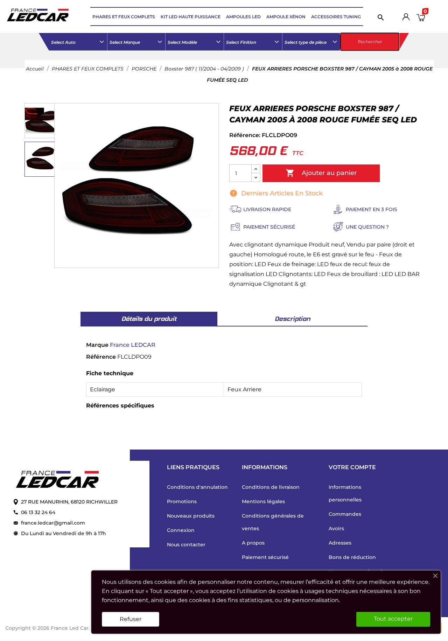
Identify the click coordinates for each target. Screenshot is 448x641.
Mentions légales (263, 501)
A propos (253, 543)
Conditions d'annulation (197, 487)
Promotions (182, 501)
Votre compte (352, 467)
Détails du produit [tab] (148, 319)
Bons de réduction (352, 557)
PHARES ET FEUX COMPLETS (123, 16)
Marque (97, 345)
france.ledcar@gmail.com (53, 523)
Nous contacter (186, 544)
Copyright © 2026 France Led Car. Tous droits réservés (73, 628)
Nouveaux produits (191, 516)
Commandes (345, 514)
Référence (101, 356)
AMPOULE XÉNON (286, 16)
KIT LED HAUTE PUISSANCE (190, 16)
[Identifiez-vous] (406, 18)
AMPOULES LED (243, 16)
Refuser (130, 619)
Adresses (340, 543)
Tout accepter (393, 618)
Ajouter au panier (321, 172)
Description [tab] (292, 319)
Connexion (181, 530)
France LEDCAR (132, 345)
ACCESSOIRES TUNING (336, 16)
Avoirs (336, 528)
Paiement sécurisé (265, 557)
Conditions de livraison (271, 487)
